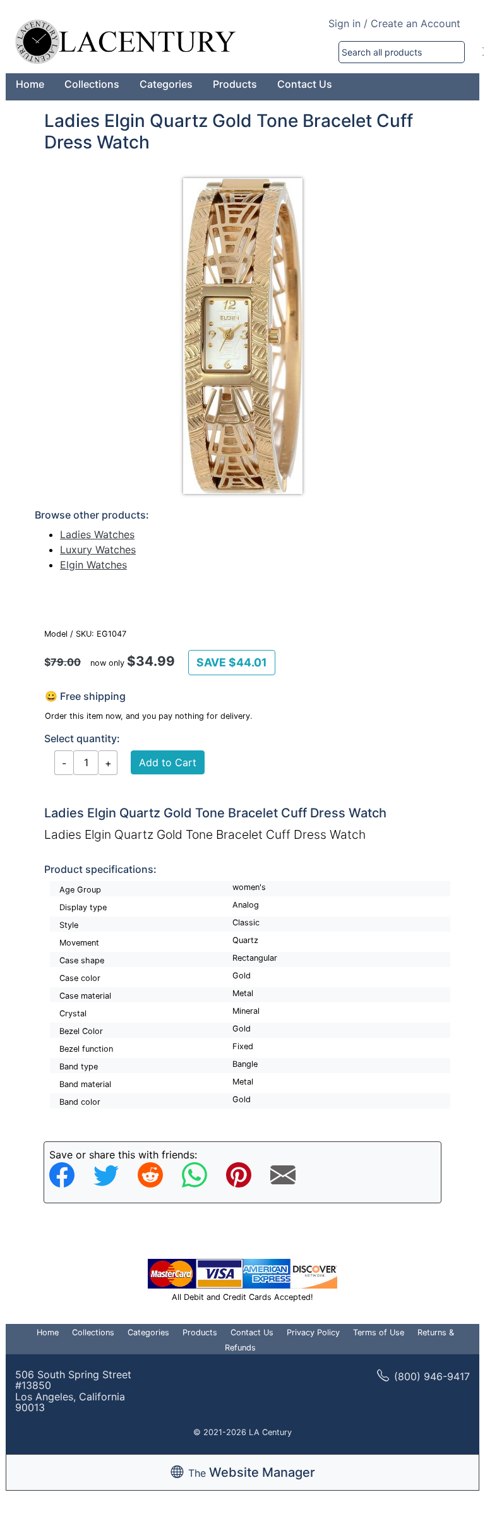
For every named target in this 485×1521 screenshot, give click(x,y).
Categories (166, 84)
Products (235, 84)
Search (483, 52)
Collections (91, 84)
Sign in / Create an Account (394, 23)
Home (30, 84)
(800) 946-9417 (432, 1376)
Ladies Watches (97, 534)
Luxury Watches (98, 549)
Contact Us (304, 84)
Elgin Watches (93, 564)
